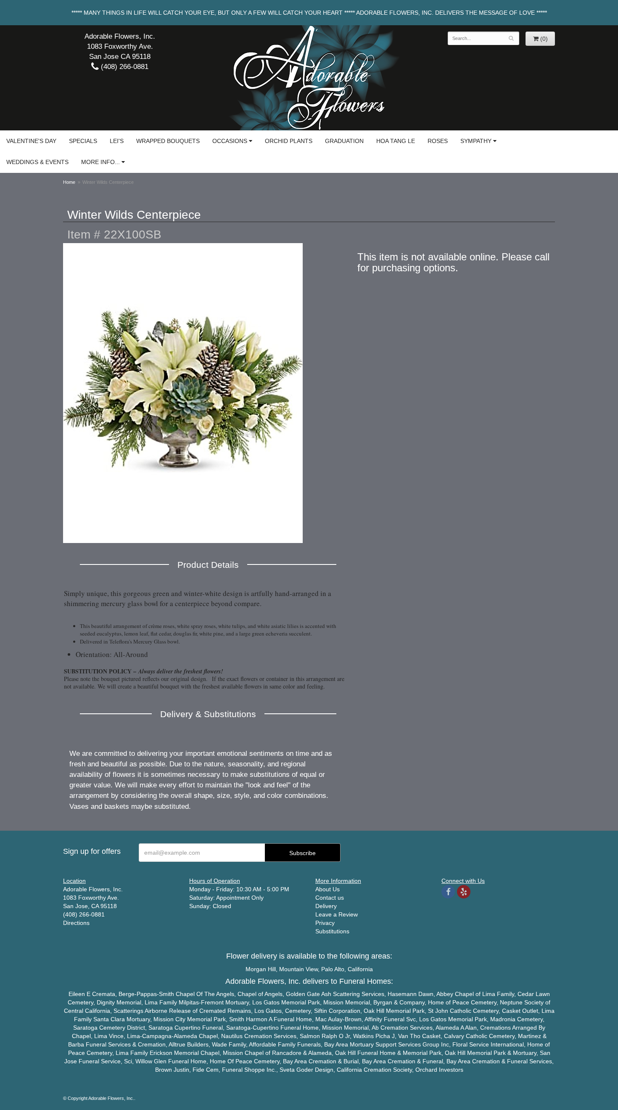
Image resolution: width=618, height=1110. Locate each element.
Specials (83, 141)
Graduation (344, 141)
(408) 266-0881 (123, 67)
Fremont (212, 1002)
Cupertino (187, 1027)
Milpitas (189, 1002)
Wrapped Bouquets (168, 141)
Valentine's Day (31, 141)
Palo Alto (332, 969)
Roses (438, 141)
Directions (76, 922)
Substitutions (332, 931)
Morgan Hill (261, 969)
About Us (327, 889)
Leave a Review (336, 914)
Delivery (326, 906)
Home (69, 182)
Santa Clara (109, 1019)
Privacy (325, 922)
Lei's (117, 141)
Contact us (329, 897)
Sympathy (475, 141)
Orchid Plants (288, 141)
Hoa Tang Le (395, 141)
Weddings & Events (37, 162)
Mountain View (298, 969)
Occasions (229, 141)
